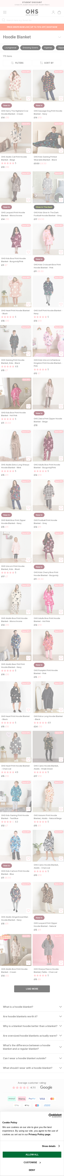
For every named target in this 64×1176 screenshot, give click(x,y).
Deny (32, 1170)
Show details (49, 1146)
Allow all (32, 1154)
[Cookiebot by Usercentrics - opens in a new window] (49, 1116)
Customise (30, 1162)
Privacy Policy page (39, 1134)
